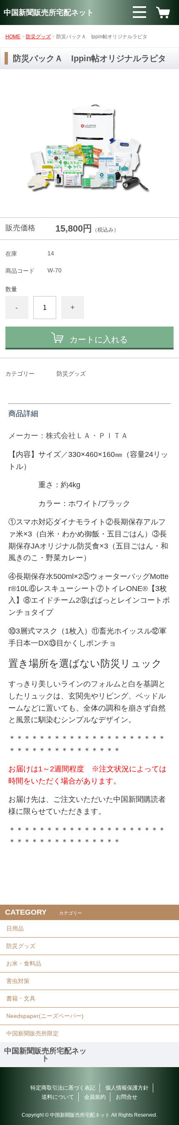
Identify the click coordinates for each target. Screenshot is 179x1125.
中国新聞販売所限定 (32, 1033)
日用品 (15, 928)
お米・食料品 (23, 963)
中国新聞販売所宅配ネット (49, 12)
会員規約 (95, 1097)
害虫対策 (18, 981)
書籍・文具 (20, 998)
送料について (58, 1097)
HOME (12, 37)
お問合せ (126, 1097)
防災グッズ (38, 37)
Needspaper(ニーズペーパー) (45, 1016)
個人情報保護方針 (127, 1088)
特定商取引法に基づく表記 (62, 1088)
